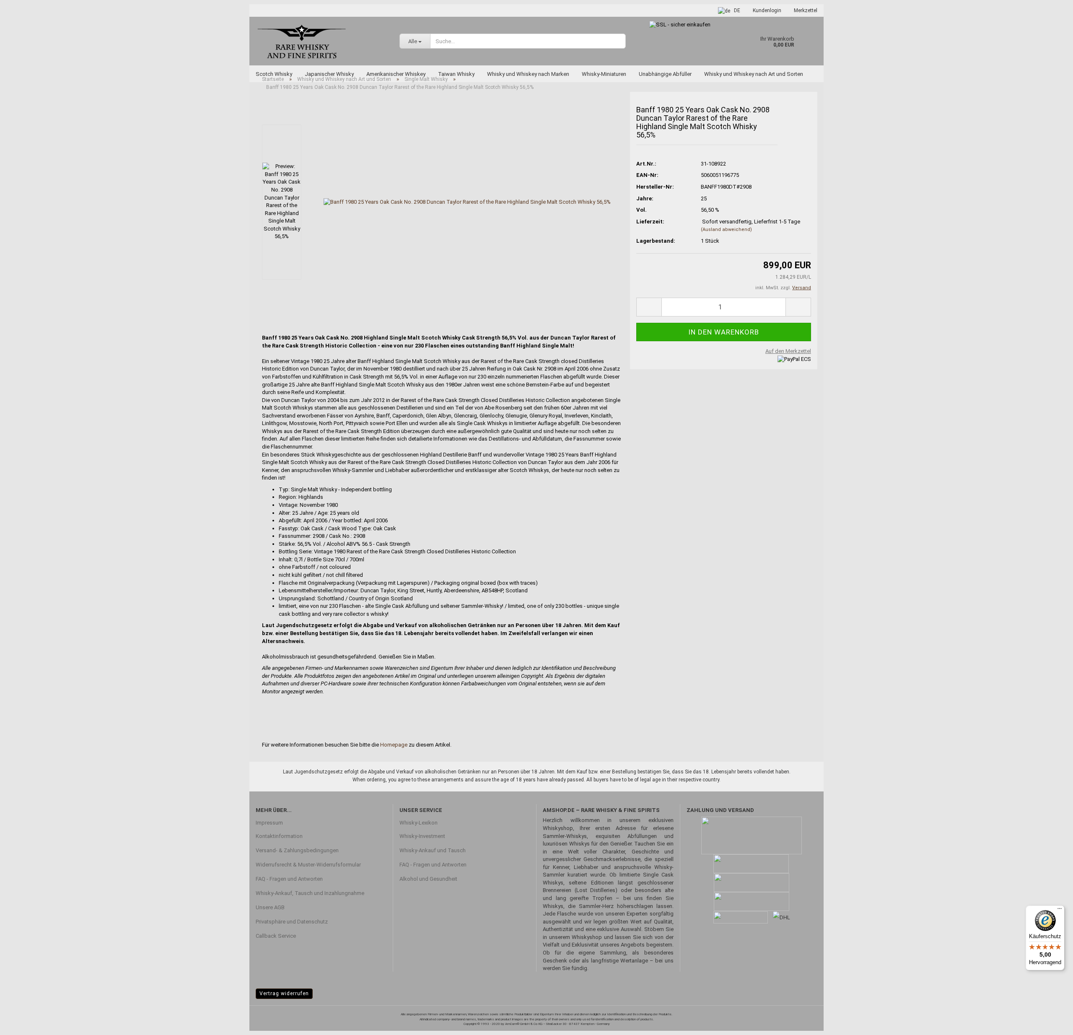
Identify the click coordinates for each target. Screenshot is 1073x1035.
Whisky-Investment (422, 836)
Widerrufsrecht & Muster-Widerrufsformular (308, 864)
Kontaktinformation (279, 836)
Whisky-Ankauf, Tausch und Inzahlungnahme (310, 893)
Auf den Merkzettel (788, 351)
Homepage (393, 745)
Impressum (269, 823)
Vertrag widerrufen (284, 993)
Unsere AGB (270, 907)
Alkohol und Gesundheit (428, 879)
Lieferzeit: (650, 221)
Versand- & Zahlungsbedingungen (297, 850)
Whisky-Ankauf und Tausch (432, 850)
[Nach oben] (1050, 1022)
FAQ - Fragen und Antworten (289, 879)
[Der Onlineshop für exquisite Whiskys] (321, 41)
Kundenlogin (767, 10)
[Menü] (1060, 910)
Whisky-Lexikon (418, 823)
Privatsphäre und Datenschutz (292, 921)
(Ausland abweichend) (726, 229)
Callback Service (276, 936)
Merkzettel (805, 10)
